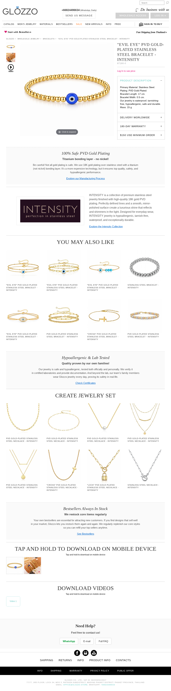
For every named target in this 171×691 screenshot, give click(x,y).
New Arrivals (94, 24)
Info (108, 24)
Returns (65, 660)
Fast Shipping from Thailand (150, 32)
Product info (100, 660)
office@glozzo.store (75, 685)
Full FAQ (103, 641)
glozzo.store (126, 110)
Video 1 (13, 601)
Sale (79, 24)
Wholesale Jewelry (29, 39)
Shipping (46, 660)
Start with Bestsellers (18, 32)
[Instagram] (85, 652)
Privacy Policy (99, 671)
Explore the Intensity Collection (106, 226)
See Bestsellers (85, 534)
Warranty (75, 671)
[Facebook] (77, 652)
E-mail (86, 641)
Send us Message (79, 15)
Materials (46, 24)
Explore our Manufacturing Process (85, 178)
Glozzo (10, 39)
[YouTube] (94, 652)
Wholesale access (132, 15)
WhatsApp (69, 641)
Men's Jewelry (27, 24)
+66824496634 (71, 10)
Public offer (125, 671)
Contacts (123, 660)
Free (118, 24)
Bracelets (49, 39)
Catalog (9, 24)
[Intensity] (50, 211)
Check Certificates (85, 383)
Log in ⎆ (160, 15)
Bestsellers (64, 24)
